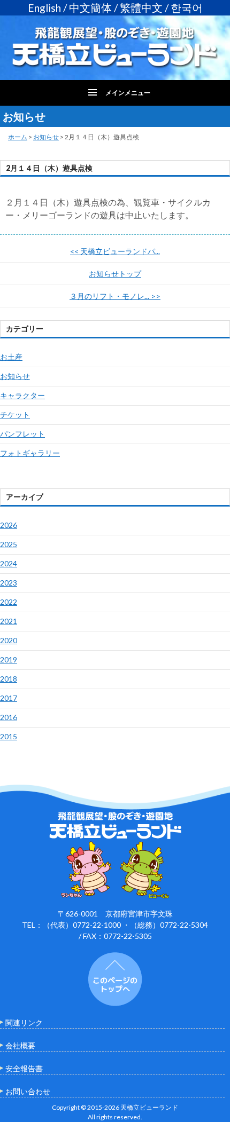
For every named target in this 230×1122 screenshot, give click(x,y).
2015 (8, 736)
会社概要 (20, 1045)
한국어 (187, 8)
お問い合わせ (27, 1091)
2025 (8, 544)
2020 (8, 640)
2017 (8, 697)
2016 (8, 717)
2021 (8, 621)
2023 (8, 582)
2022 (8, 601)
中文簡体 (90, 8)
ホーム (17, 137)
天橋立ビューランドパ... (115, 251)
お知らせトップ (115, 273)
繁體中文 (141, 8)
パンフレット (22, 433)
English (44, 8)
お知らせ (46, 137)
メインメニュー (127, 93)
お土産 (11, 356)
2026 (8, 525)
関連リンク (24, 1022)
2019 (8, 659)
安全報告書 (24, 1068)
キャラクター (22, 395)
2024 (8, 563)
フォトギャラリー (30, 452)
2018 (8, 678)
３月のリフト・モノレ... (115, 296)
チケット (15, 414)
